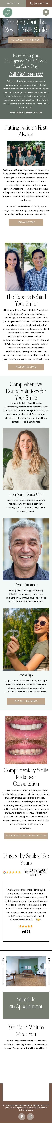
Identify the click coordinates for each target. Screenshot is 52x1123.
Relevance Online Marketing (33, 1108)
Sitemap (22, 1107)
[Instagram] (30, 1116)
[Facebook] (21, 1116)
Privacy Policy (12, 1107)
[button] (46, 12)
